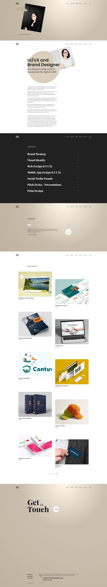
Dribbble (30, 576)
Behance (29, 574)
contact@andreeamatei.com (24, 34)
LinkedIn (30, 578)
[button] (90, 4)
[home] (17, 4)
